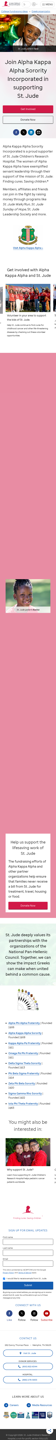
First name (8, 1237)
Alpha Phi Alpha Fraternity (24, 1023)
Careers (14, 1405)
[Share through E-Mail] (38, 132)
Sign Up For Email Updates (28, 1230)
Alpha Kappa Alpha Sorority (25, 1033)
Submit (28, 1285)
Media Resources (42, 1405)
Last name (8, 1248)
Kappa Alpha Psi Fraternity (24, 1043)
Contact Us (28, 1338)
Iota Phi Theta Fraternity (23, 1103)
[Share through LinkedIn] (31, 132)
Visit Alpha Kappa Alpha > (28, 248)
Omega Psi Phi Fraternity (23, 1053)
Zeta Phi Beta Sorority (21, 1083)
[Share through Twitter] (24, 132)
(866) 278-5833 (29, 1379)
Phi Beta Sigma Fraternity (23, 1073)
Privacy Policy (8, 1273)
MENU (49, 4)
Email (5, 1258)
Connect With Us (28, 1305)
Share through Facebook (16, 132)
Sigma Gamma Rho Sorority (25, 1093)
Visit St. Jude (29, 1353)
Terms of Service (24, 1273)
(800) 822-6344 (29, 1366)
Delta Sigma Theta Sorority (24, 1063)
